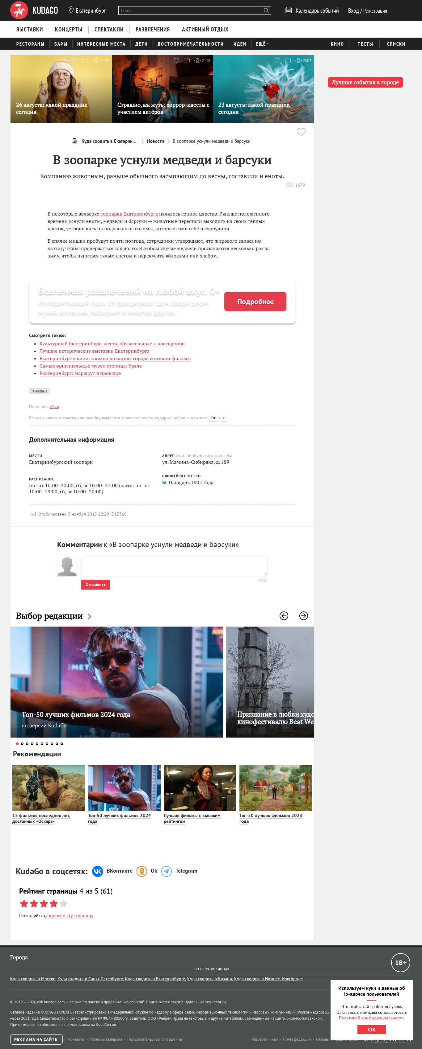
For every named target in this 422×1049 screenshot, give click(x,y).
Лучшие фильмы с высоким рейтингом (192, 818)
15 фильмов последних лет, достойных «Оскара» (41, 818)
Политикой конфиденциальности (371, 1018)
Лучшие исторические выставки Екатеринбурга (95, 351)
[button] (284, 616)
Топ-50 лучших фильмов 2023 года (270, 818)
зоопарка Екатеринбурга (129, 214)
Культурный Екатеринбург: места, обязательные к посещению (112, 343)
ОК (372, 1029)
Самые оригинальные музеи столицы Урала (91, 366)
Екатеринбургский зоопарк (61, 462)
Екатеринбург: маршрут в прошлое (80, 373)
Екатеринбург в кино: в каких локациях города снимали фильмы (115, 358)
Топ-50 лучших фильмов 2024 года (119, 818)
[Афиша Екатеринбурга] (34, 10)
